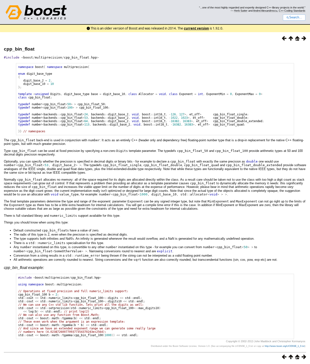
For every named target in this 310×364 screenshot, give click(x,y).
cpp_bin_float (19, 49)
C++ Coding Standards (292, 10)
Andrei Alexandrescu (265, 10)
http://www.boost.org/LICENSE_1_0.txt (285, 346)
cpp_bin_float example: (24, 268)
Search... (295, 17)
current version (196, 28)
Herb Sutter (241, 10)
